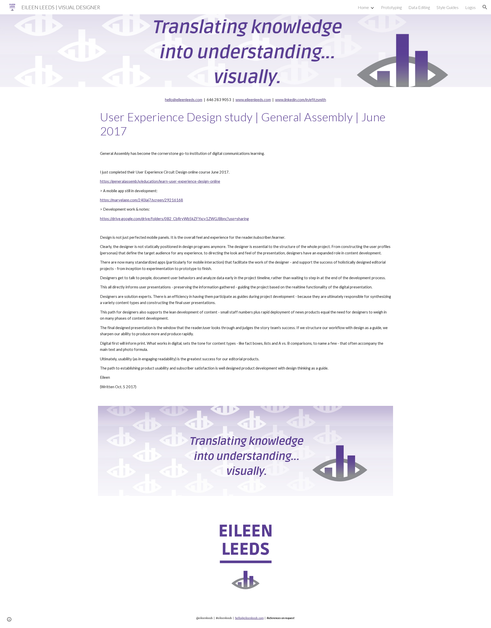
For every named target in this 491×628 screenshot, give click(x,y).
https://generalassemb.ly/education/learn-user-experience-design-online (160, 181)
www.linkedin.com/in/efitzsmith (300, 100)
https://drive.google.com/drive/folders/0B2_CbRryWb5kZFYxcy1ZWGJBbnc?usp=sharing (174, 218)
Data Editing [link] (419, 7)
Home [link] (363, 7)
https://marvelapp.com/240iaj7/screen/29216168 (141, 200)
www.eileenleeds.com (253, 100)
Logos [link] (470, 7)
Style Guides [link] (448, 7)
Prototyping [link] (391, 7)
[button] (485, 7)
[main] (245, 99)
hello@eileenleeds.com (183, 100)
